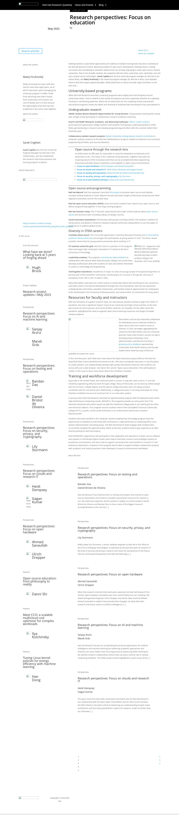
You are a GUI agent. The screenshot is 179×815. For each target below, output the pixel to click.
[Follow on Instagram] (159, 763)
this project (115, 192)
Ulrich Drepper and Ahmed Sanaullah (105, 166)
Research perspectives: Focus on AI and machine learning (39, 316)
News (29, 750)
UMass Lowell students (139, 122)
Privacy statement (89, 798)
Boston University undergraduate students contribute (129, 136)
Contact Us (59, 745)
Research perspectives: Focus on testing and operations (39, 368)
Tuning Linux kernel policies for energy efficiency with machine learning (39, 662)
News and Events (84, 5)
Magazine (30, 745)
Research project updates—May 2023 (37, 293)
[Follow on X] (159, 760)
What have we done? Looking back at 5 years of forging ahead (39, 255)
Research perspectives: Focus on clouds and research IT (39, 474)
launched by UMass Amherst (113, 257)
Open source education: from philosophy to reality (39, 581)
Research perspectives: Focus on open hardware (39, 529)
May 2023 (53, 28)
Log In (59, 750)
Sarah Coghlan (77, 32)
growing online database (130, 344)
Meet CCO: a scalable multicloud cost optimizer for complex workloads (38, 619)
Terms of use (119, 798)
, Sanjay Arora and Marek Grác (105, 179)
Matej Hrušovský (78, 30)
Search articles (30, 51)
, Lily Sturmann (104, 176)
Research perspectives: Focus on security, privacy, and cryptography (39, 432)
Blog (101, 5)
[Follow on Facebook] (159, 756)
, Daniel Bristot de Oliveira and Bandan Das (110, 173)
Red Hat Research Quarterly (57, 5)
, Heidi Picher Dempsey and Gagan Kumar (110, 169)
